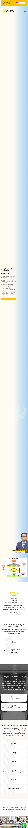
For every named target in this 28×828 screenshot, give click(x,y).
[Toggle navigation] (25, 10)
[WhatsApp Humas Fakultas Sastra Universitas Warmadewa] (24, 825)
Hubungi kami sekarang (8, 299)
